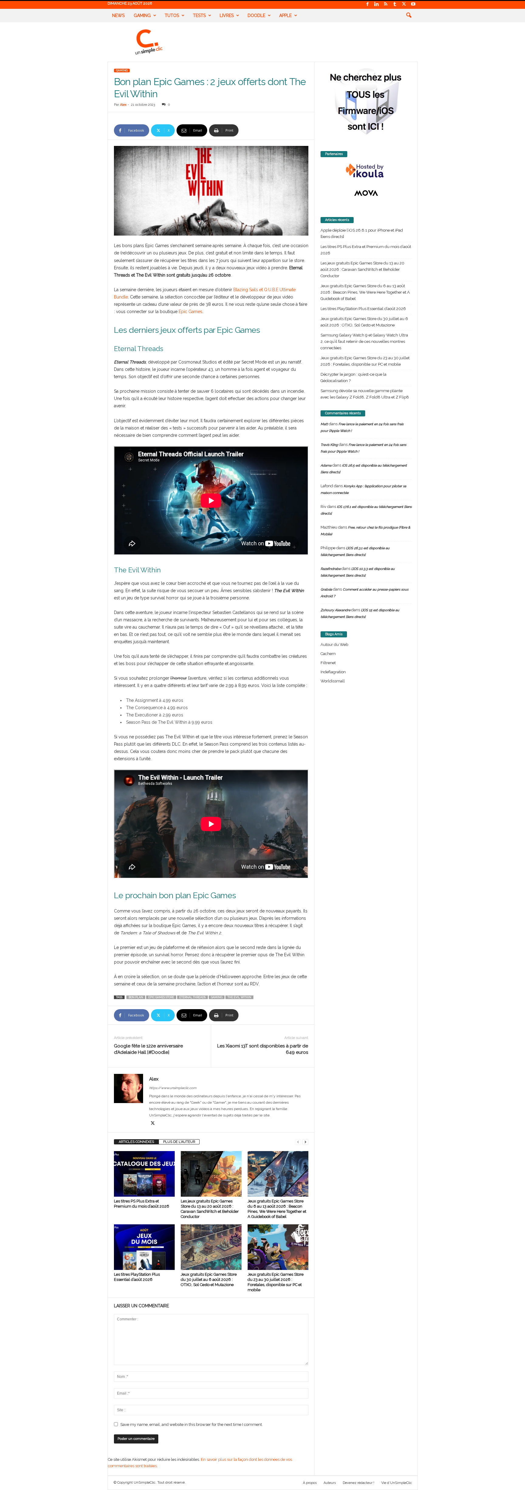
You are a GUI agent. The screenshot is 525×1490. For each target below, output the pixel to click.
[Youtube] (413, 4)
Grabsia (326, 590)
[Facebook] (367, 4)
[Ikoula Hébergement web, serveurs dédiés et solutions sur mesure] (366, 170)
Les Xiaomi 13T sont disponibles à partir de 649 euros (262, 1049)
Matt (324, 424)
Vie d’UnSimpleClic (396, 1483)
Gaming (142, 15)
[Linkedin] (376, 4)
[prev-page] (298, 1142)
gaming (216, 997)
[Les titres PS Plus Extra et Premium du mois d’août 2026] (144, 1174)
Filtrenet (328, 662)
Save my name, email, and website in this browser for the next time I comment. (191, 1424)
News (118, 15)
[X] (404, 4)
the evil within (239, 997)
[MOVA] (366, 193)
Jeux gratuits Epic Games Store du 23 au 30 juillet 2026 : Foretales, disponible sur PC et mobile (365, 361)
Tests (199, 15)
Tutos (172, 15)
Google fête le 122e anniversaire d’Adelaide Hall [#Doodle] (148, 1049)
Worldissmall (333, 681)
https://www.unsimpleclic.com (172, 1088)
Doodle (256, 15)
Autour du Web (334, 644)
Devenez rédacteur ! (358, 1483)
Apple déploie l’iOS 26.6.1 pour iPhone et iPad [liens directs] (362, 233)
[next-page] (305, 1142)
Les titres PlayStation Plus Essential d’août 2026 (363, 308)
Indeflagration (333, 672)
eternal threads (192, 997)
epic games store (161, 997)
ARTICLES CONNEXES (136, 1142)
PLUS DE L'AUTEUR (179, 1142)
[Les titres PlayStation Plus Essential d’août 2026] (144, 1247)
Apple (285, 15)
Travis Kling (329, 445)
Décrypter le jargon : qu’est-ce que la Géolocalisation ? (353, 377)
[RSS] (385, 4)
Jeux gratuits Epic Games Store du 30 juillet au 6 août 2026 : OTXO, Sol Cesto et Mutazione (209, 1279)
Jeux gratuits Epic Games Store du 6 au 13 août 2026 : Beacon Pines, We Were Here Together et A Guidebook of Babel (365, 292)
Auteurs (330, 1483)
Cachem (328, 653)
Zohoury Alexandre (335, 610)
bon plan (136, 997)
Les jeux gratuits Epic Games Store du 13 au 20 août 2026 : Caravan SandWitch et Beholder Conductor (362, 269)
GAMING (122, 70)
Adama (326, 465)
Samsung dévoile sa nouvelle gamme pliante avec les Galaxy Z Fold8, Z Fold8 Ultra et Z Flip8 (365, 393)
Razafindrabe (331, 569)
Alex (123, 105)
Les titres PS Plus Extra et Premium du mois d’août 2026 (366, 249)
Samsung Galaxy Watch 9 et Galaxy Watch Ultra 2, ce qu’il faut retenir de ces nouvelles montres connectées (364, 341)
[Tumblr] (395, 4)
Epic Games (190, 311)
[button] (408, 15)
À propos (310, 1483)
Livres (227, 15)
